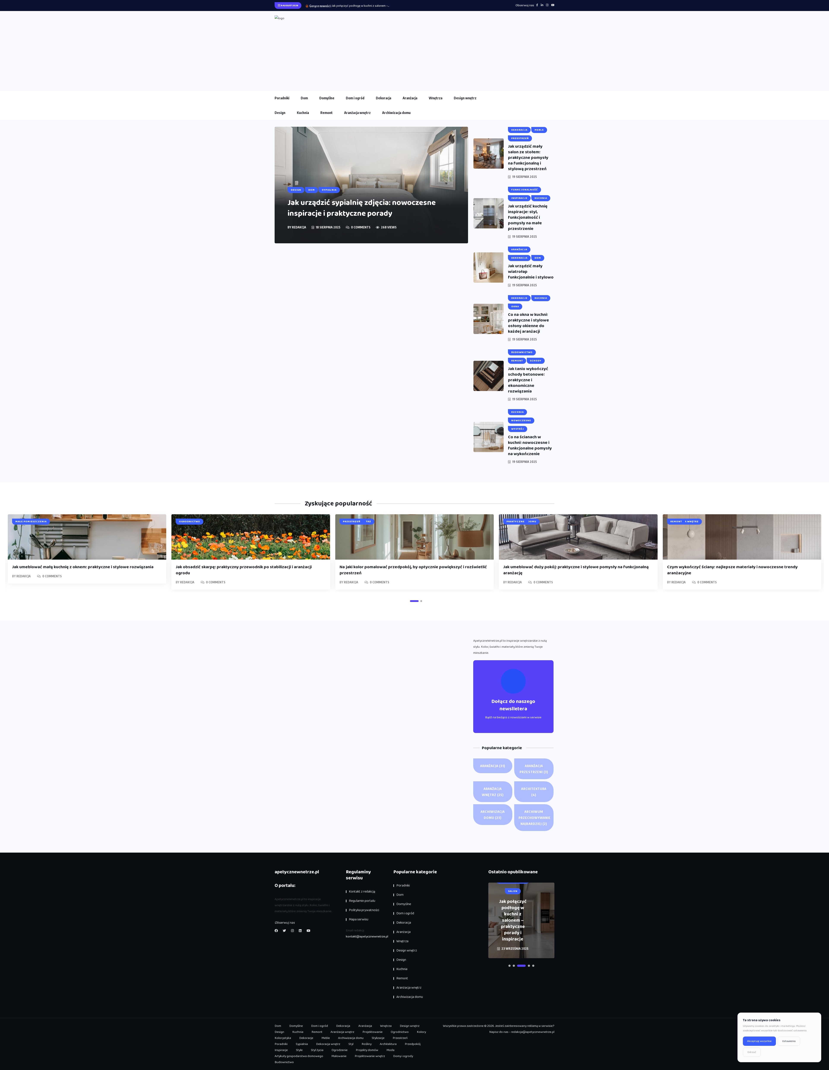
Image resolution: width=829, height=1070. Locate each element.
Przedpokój (413, 1044)
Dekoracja (383, 98)
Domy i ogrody (403, 1056)
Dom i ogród (355, 98)
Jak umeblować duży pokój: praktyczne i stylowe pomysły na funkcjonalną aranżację (576, 569)
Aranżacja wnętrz (357, 113)
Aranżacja (410, 98)
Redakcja (299, 227)
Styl (350, 1044)
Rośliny (367, 1044)
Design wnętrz (465, 98)
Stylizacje (378, 1038)
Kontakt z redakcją (362, 891)
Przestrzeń (400, 1038)
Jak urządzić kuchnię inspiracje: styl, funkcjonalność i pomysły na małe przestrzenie (527, 217)
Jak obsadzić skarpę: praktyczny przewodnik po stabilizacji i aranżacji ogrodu (244, 569)
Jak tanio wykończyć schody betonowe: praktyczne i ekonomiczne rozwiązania (528, 380)
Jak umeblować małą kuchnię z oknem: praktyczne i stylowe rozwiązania (82, 566)
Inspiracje (281, 1050)
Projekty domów (367, 1050)
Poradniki (282, 98)
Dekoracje (306, 1038)
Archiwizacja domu (396, 113)
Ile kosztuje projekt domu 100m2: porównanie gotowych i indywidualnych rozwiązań (513, 920)
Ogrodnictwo (400, 1032)
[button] (414, 601)
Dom (304, 98)
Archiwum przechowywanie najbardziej (535, 818)
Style (299, 1050)
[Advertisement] (414, 54)
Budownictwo (284, 1062)
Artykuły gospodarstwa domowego (299, 1056)
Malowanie (338, 1056)
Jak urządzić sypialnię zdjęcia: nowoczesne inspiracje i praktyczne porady (362, 208)
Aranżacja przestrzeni (534, 769)
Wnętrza (435, 98)
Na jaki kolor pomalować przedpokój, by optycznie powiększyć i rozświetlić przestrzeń (413, 569)
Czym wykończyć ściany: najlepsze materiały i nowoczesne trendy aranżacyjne (732, 569)
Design (280, 113)
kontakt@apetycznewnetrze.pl (367, 936)
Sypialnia (302, 1044)
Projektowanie (372, 1032)
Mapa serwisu (358, 919)
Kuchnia (303, 113)
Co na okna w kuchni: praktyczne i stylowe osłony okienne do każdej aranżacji (528, 323)
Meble (325, 1038)
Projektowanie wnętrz (370, 1056)
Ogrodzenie (340, 1050)
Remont (326, 113)
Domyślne (326, 98)
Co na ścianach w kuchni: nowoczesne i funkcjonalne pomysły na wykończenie (530, 445)
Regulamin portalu (362, 901)
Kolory (421, 1032)
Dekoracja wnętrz (328, 1044)
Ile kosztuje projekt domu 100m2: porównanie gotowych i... (369, 5)
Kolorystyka (283, 1038)
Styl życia (317, 1050)
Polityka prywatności (364, 910)
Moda (390, 1050)
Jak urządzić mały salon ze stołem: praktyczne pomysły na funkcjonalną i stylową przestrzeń (528, 157)
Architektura (533, 792)
